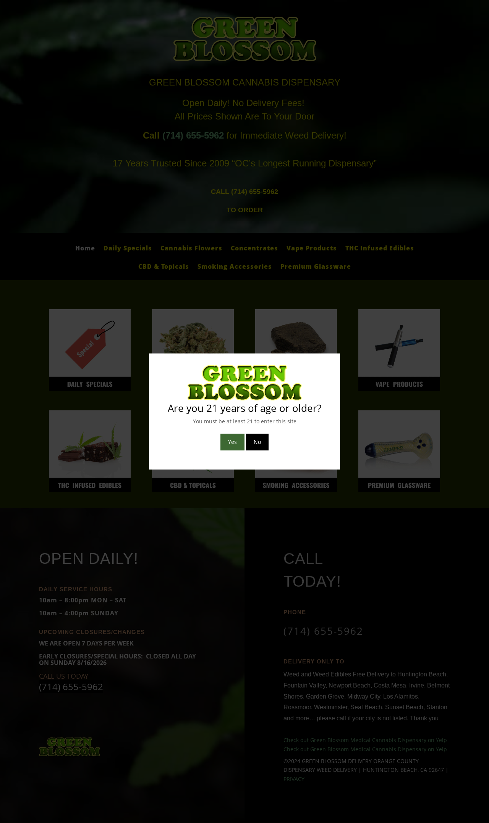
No (257, 441)
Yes (232, 441)
